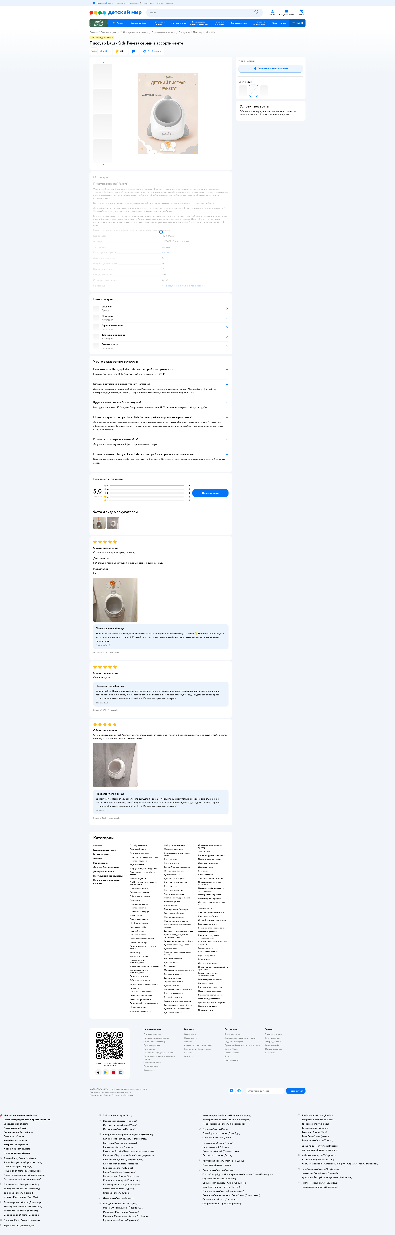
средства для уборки (208, 916)
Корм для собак (272, 1045)
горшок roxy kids (138, 927)
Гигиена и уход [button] (101, 854)
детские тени (170, 859)
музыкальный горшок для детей (179, 970)
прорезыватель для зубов (210, 991)
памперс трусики (138, 861)
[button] (297, 23)
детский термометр (173, 997)
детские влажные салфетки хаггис (143, 947)
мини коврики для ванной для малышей (212, 942)
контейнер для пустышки (210, 979)
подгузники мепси (139, 919)
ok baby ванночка (138, 845)
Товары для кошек (273, 1034)
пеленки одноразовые (209, 998)
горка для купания (206, 955)
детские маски (171, 948)
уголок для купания (207, 924)
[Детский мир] (115, 12)
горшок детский (205, 948)
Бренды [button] (97, 845)
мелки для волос (138, 1007)
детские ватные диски (174, 878)
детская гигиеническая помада (178, 931)
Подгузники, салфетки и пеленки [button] (106, 882)
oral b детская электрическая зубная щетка (143, 883)
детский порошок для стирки (212, 920)
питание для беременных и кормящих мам (211, 889)
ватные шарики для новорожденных (139, 971)
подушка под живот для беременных (209, 883)
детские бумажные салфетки (212, 1002)
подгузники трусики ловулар (144, 857)
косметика (203, 871)
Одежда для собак (273, 1049)
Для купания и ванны (134, 32)
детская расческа (172, 874)
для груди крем (205, 867)
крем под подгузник (173, 890)
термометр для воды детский (177, 1001)
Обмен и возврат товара (154, 1041)
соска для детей (205, 983)
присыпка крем (205, 1010)
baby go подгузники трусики (143, 868)
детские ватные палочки (175, 882)
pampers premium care (174, 913)
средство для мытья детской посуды (177, 953)
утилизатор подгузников (210, 995)
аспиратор (135, 952)
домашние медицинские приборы (210, 846)
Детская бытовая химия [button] (106, 867)
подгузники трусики (174, 917)
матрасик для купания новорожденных (208, 936)
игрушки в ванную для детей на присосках (213, 968)
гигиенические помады (141, 995)
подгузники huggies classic (177, 898)
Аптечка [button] (97, 858)
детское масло (171, 962)
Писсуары (184, 32)
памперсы (135, 900)
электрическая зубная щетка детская (177, 925)
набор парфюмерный (174, 845)
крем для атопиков (139, 956)
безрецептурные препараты (211, 855)
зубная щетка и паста (140, 980)
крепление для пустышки (210, 987)
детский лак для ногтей (141, 992)
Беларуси (128, 1095)
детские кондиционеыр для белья (211, 903)
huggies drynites (172, 901)
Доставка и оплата (152, 1034)
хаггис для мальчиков (174, 894)
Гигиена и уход (109, 32)
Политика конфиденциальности (158, 1052)
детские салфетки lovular (142, 938)
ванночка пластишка (139, 853)
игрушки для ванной (174, 871)
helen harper (136, 915)
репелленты (135, 988)
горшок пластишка (138, 935)
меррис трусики (138, 878)
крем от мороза (171, 863)
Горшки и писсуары (162, 32)
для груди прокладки (208, 863)
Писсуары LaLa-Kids (204, 32)
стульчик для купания (174, 982)
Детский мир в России (100, 1095)
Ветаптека (270, 1052)
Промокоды (149, 1049)
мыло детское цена (173, 849)
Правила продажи (151, 1045)
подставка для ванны (208, 931)
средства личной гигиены (210, 878)
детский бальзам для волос (177, 867)
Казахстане (117, 1095)
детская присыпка (172, 974)
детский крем (170, 886)
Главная (93, 32)
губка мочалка (204, 959)
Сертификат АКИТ (152, 1062)
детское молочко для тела (176, 945)
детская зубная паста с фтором (178, 1005)
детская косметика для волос (144, 984)
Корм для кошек (272, 1038)
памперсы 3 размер (139, 904)
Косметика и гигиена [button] (104, 849)
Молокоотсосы (205, 874)
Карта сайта (148, 1070)
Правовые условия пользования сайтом (129, 1089)
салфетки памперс (139, 942)
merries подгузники (139, 923)
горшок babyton (137, 931)
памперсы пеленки (207, 1006)
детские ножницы (172, 978)
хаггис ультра (170, 905)
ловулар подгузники (140, 892)
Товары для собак (273, 1041)
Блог (227, 1056)
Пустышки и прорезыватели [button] (108, 875)
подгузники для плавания (176, 921)
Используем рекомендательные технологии (110, 1092)
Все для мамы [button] (100, 862)
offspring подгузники (140, 896)
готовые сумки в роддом (209, 898)
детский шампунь (172, 985)
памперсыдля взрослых (209, 859)
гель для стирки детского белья (178, 941)
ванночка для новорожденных (212, 928)
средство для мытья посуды (211, 912)
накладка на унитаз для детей (178, 989)
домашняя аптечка (172, 1012)
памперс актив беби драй (176, 909)
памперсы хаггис (138, 908)
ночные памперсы (173, 958)
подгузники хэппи (139, 888)
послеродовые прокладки (210, 895)
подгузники (170, 966)
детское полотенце (207, 963)
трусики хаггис (137, 864)
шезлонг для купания (208, 952)
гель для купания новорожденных (138, 961)
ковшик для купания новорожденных (207, 974)
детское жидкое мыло (174, 993)
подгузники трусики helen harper (142, 873)
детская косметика (139, 976)
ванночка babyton (138, 849)
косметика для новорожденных (145, 966)
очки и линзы (204, 851)
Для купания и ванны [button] (104, 871)
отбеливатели (205, 908)
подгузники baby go (139, 911)
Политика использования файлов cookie (159, 1057)
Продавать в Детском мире (156, 1038)
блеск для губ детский (140, 999)
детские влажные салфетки (177, 1009)
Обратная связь (150, 1066)
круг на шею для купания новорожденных (176, 935)
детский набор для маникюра (144, 1003)
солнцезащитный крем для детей (176, 854)
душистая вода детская (140, 1011)
